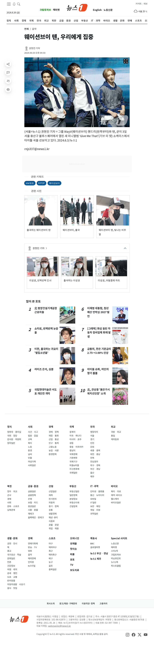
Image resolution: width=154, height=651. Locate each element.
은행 (30, 499)
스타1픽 (114, 551)
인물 (30, 458)
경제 (51, 426)
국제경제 (73, 454)
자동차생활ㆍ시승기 (16, 584)
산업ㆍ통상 (54, 439)
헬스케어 (115, 499)
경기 (92, 439)
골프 (51, 566)
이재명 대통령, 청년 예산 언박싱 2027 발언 (98, 312)
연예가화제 (33, 543)
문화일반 (11, 558)
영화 (30, 551)
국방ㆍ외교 (116, 432)
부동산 (72, 486)
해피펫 (56, 9)
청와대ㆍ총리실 (14, 432)
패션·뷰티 (53, 517)
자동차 (52, 502)
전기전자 (53, 499)
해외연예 (32, 558)
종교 (9, 551)
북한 (9, 486)
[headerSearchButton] (18, 4)
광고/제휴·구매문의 (68, 603)
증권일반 (32, 506)
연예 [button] (26, 28)
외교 (113, 426)
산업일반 (53, 491)
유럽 (71, 443)
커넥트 (139, 3)
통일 (113, 435)
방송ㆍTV (32, 547)
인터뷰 (31, 562)
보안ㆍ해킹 (95, 506)
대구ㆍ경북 (95, 465)
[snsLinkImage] (127, 634)
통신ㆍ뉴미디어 (97, 495)
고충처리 (103, 603)
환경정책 (53, 454)
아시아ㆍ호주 (75, 439)
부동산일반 (74, 491)
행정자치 (94, 432)
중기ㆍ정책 (54, 506)
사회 (30, 426)
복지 (30, 443)
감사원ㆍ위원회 (14, 439)
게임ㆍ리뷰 (95, 510)
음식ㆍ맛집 (12, 588)
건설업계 (73, 506)
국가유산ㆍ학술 (14, 554)
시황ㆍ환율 (33, 510)
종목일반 (53, 569)
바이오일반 (116, 502)
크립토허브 (45, 9)
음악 (30, 554)
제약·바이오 (116, 495)
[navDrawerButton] (9, 4)
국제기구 (73, 461)
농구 (51, 562)
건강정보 (11, 566)
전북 (92, 458)
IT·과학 (94, 486)
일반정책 (73, 495)
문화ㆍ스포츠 (13, 506)
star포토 (30, 183)
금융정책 (32, 495)
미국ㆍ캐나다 (75, 435)
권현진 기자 (34, 48)
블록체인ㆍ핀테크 (36, 517)
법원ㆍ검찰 (33, 435)
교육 (30, 439)
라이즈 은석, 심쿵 (43, 369)
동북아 (72, 432)
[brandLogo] (77, 7)
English (97, 10)
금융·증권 (33, 486)
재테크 (31, 513)
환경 (30, 450)
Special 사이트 (119, 538)
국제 (71, 426)
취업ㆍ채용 (54, 528)
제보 (145, 3)
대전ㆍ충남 (95, 454)
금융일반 (32, 491)
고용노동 (53, 447)
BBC (92, 543)
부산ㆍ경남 (95, 469)
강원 (92, 447)
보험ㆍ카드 (33, 502)
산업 (51, 486)
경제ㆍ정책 (54, 432)
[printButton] (8, 89)
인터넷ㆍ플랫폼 (97, 491)
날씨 (30, 454)
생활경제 (53, 513)
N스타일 (31, 566)
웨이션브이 (54, 183)
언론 (9, 562)
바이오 (114, 486)
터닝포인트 (116, 558)
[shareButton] (8, 64)
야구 (51, 543)
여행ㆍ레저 (12, 569)
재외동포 (115, 439)
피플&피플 (74, 465)
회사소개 (51, 603)
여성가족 (32, 461)
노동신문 (108, 10)
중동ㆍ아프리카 (76, 447)
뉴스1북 (114, 562)
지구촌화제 (74, 469)
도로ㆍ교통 (12, 577)
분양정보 (73, 499)
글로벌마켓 (95, 547)
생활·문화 (12, 538)
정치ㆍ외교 (12, 491)
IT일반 (93, 502)
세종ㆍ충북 (95, 450)
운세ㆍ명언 (12, 573)
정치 (9, 426)
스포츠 (52, 538)
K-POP (41, 183)
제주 (92, 476)
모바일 (93, 499)
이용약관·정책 (88, 603)
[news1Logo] (19, 619)
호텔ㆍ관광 (54, 525)
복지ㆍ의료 (116, 491)
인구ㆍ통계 (54, 443)
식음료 (52, 521)
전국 (92, 426)
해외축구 (53, 554)
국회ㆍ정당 (12, 435)
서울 (92, 435)
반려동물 (11, 580)
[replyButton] (8, 72)
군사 (9, 495)
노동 (30, 447)
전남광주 (94, 461)
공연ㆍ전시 (12, 543)
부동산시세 (74, 502)
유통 (51, 510)
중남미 (72, 450)
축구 (51, 551)
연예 (30, 538)
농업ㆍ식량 (54, 450)
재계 (51, 495)
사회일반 (32, 465)
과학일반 (94, 513)
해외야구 (53, 547)
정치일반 (11, 443)
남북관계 (11, 510)
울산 (92, 472)
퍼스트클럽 (116, 566)
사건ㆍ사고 (33, 432)
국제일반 (73, 472)
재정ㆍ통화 (54, 435)
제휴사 (93, 538)
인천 (92, 443)
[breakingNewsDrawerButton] (14, 4)
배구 (51, 558)
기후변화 (73, 458)
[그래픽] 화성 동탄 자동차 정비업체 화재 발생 (99, 332)
